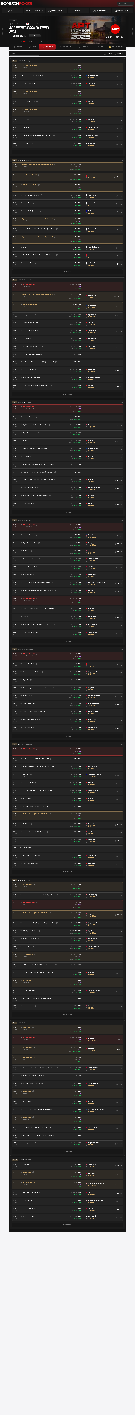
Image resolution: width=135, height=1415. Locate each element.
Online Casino (123, 11)
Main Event (120, 53)
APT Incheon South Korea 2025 (40, 42)
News (13, 11)
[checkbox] (105, 54)
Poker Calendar (35, 11)
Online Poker (101, 11)
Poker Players (56, 11)
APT (26, 42)
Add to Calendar (34, 36)
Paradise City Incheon (18, 24)
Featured (109, 53)
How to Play (79, 11)
